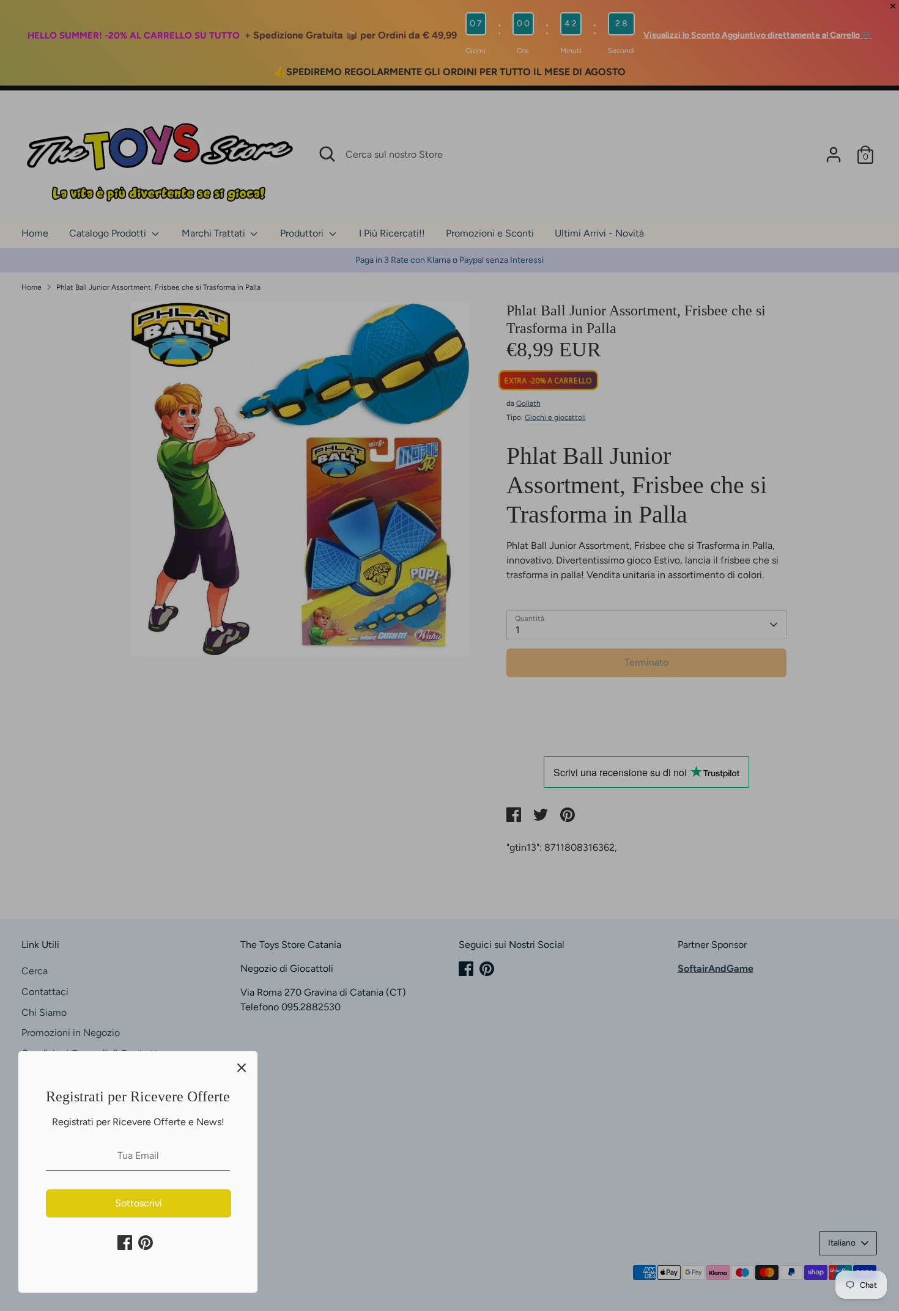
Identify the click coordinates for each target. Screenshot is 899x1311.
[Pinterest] (145, 1242)
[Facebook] (124, 1242)
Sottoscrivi (138, 1203)
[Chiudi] (241, 1067)
